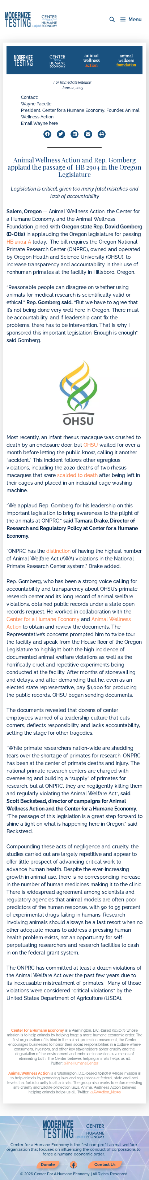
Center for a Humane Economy (43, 619)
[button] (47, 134)
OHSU (91, 445)
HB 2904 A (19, 242)
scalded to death (77, 475)
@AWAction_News (105, 1092)
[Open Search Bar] (112, 19)
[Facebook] (73, 1164)
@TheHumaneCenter (81, 1063)
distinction (58, 551)
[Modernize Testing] (31, 19)
